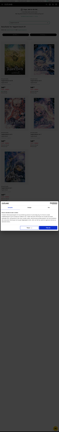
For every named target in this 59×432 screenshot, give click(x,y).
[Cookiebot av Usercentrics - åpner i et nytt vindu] (51, 203)
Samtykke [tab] (10, 207)
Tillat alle (48, 227)
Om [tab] (49, 207)
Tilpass (28, 227)
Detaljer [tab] (30, 207)
